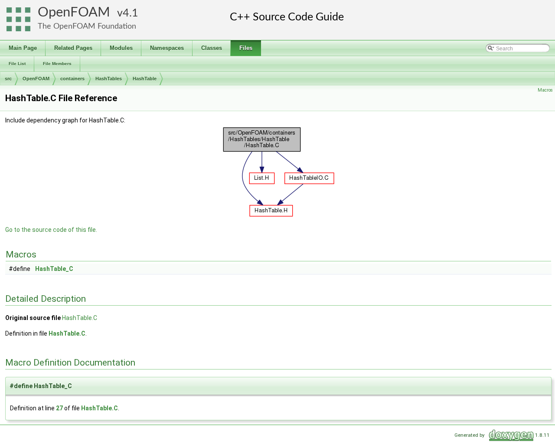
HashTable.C (79, 317)
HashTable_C (54, 268)
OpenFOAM (74, 12)
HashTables (108, 78)
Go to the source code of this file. (51, 229)
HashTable (145, 78)
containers (72, 78)
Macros (545, 90)
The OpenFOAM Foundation (87, 26)
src (8, 78)
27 (59, 408)
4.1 (130, 13)
